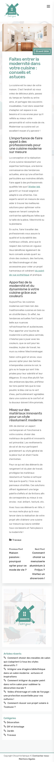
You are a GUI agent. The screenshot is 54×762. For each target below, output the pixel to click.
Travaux (16, 540)
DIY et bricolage (15, 726)
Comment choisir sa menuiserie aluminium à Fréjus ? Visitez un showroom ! (37, 565)
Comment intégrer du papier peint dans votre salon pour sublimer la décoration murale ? (24, 684)
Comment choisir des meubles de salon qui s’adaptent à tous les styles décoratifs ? (27, 662)
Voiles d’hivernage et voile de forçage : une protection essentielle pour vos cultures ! (27, 695)
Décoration (13, 722)
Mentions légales (27, 759)
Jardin (10, 731)
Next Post (40, 549)
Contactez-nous (41, 756)
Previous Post (16, 549)
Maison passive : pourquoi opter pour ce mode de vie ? (18, 561)
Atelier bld (34, 186)
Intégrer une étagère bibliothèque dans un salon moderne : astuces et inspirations (24, 673)
